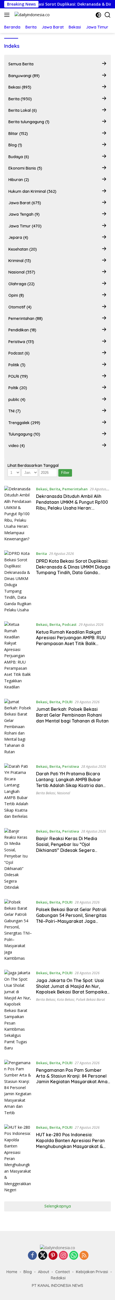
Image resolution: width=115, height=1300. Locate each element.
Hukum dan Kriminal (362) (32, 191)
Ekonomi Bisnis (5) (25, 168)
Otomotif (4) (20, 307)
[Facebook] (32, 1256)
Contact (62, 1271)
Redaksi (58, 1277)
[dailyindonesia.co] (31, 14)
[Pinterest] (53, 1256)
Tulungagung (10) (24, 434)
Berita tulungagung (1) (28, 121)
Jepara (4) (18, 237)
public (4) (16, 399)
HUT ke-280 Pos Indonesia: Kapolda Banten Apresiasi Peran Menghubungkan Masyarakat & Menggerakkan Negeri (70, 1143)
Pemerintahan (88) (25, 318)
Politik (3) (16, 364)
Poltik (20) (17, 387)
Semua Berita (20, 63)
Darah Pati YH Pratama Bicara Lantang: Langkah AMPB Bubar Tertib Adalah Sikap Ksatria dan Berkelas (69, 782)
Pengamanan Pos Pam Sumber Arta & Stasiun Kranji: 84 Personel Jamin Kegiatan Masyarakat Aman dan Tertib (73, 1078)
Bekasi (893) (19, 87)
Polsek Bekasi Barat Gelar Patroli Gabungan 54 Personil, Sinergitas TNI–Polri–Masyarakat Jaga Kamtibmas (71, 918)
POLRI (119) (18, 376)
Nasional (63, 793)
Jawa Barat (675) (24, 202)
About (43, 1271)
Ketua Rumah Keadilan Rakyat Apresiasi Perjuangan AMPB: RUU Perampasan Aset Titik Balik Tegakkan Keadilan (71, 640)
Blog (27, 1271)
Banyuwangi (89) (24, 75)
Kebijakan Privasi (92, 1271)
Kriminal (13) (19, 260)
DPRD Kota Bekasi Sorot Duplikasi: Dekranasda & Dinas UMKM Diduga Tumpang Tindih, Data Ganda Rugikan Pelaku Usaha (73, 569)
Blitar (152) (18, 133)
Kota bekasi (65, 999)
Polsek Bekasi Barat (90, 999)
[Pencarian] (107, 15)
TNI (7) (14, 410)
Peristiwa (70, 766)
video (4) (16, 445)
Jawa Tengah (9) (24, 214)
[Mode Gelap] (98, 15)
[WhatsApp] (73, 1256)
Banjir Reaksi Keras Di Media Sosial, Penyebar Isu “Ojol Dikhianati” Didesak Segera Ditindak (66, 847)
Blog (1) (15, 145)
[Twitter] (42, 1256)
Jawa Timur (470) (25, 226)
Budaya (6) (18, 156)
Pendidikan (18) (22, 329)
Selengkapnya (57, 1206)
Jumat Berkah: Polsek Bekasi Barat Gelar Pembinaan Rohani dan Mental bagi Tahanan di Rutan (72, 715)
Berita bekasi (45, 793)
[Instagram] (63, 1256)
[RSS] (84, 1256)
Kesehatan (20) (22, 249)
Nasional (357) (21, 272)
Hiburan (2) (18, 179)
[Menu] (8, 15)
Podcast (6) (19, 353)
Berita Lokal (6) (22, 110)
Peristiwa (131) (21, 341)
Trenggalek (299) (24, 422)
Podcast (69, 624)
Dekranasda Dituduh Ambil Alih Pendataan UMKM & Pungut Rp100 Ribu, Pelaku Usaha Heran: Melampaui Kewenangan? (72, 504)
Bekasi (41, 488)
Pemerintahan (75, 488)
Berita (54, 488)
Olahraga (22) (21, 283)
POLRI (67, 701)
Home (11, 1271)
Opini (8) (16, 295)
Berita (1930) (20, 98)
